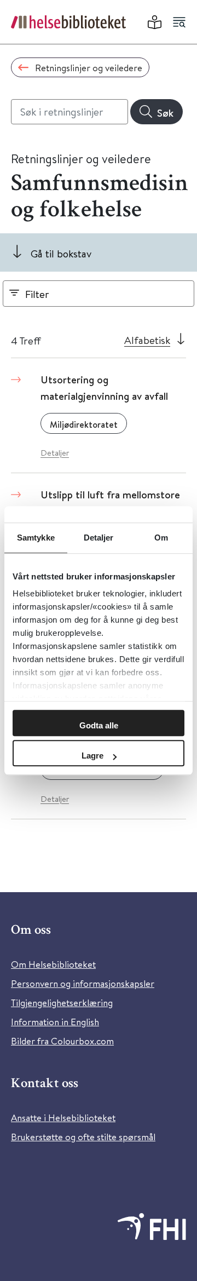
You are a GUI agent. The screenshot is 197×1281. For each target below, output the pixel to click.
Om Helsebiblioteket (53, 964)
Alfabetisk (147, 340)
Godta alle (98, 725)
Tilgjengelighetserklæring (62, 1002)
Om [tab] (161, 537)
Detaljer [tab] (99, 537)
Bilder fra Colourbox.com (62, 1041)
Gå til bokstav (61, 253)
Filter (37, 294)
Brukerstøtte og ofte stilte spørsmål (83, 1136)
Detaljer (54, 452)
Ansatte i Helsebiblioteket (63, 1117)
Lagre (92, 755)
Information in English (55, 1021)
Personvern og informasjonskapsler (82, 983)
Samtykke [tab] (36, 537)
